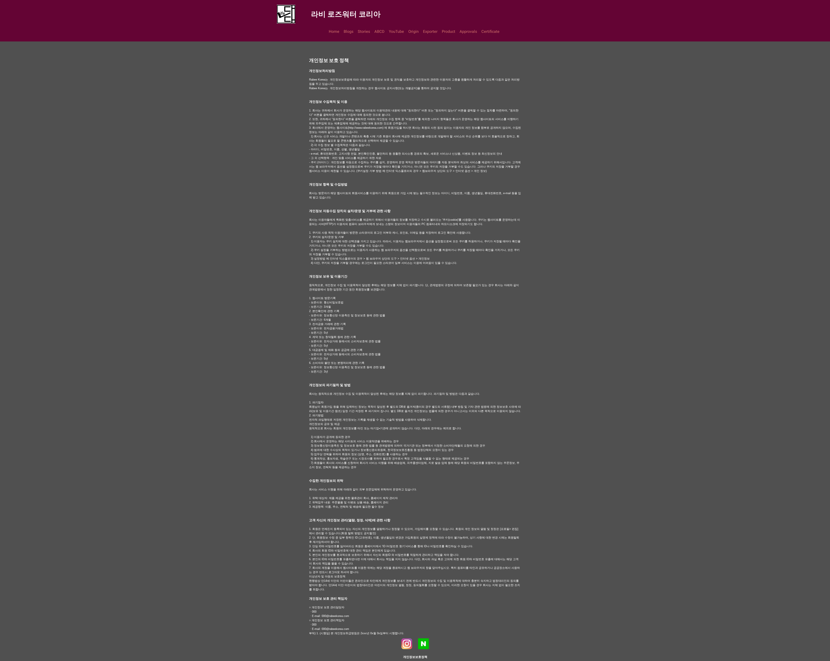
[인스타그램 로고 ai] (406, 643)
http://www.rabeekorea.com (366, 127)
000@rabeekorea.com (335, 616)
